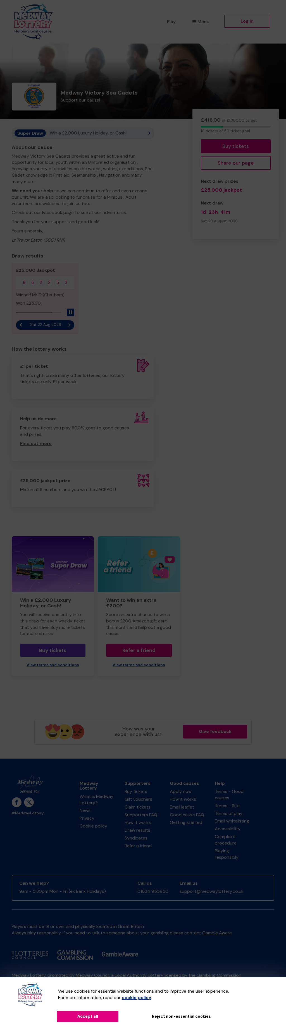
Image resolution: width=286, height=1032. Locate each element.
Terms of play (228, 813)
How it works (138, 822)
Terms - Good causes (229, 794)
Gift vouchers (138, 799)
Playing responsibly (227, 854)
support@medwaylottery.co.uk (212, 891)
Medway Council (92, 975)
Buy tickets (235, 146)
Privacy (87, 818)
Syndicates (136, 838)
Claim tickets (138, 807)
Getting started (186, 822)
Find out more (36, 443)
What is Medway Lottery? (96, 799)
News (85, 810)
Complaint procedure (226, 840)
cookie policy (136, 997)
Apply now (181, 791)
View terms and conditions (53, 665)
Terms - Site (227, 806)
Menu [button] (203, 22)
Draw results (137, 830)
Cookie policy (93, 826)
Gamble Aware (217, 933)
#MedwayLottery (28, 813)
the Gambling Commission (215, 975)
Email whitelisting (232, 821)
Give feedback (215, 731)
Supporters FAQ (141, 815)
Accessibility (227, 829)
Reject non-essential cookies (181, 1016)
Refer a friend (139, 650)
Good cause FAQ (187, 815)
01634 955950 (152, 891)
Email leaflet (182, 807)
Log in (247, 21)
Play (171, 22)
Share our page (236, 163)
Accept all (87, 1016)
